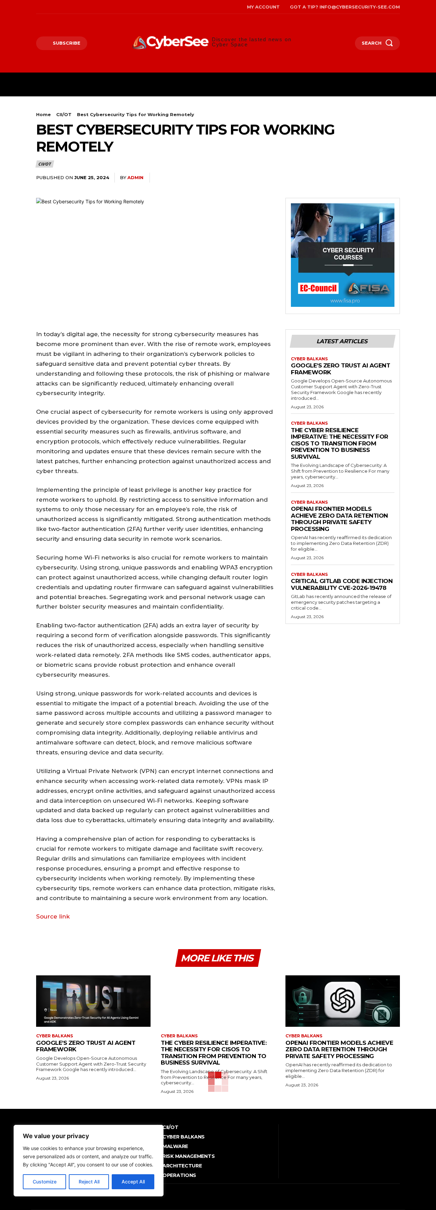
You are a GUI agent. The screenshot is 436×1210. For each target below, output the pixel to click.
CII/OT (64, 114)
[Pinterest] (362, 178)
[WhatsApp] (377, 178)
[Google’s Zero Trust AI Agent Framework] (93, 1001)
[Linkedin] (393, 178)
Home (43, 114)
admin (135, 177)
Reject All (89, 1181)
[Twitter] (68, 7)
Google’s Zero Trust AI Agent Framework (340, 369)
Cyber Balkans (309, 359)
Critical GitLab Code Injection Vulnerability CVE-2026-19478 (341, 584)
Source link (53, 916)
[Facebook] (37, 7)
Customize (45, 1181)
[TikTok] (58, 7)
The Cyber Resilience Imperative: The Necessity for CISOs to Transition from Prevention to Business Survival (339, 443)
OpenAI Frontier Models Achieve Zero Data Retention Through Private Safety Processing (339, 518)
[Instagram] (47, 7)
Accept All (133, 1181)
